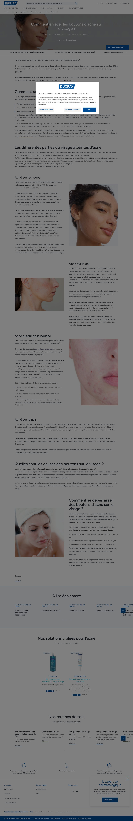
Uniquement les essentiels (72, 109)
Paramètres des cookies (46, 109)
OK (89, 109)
